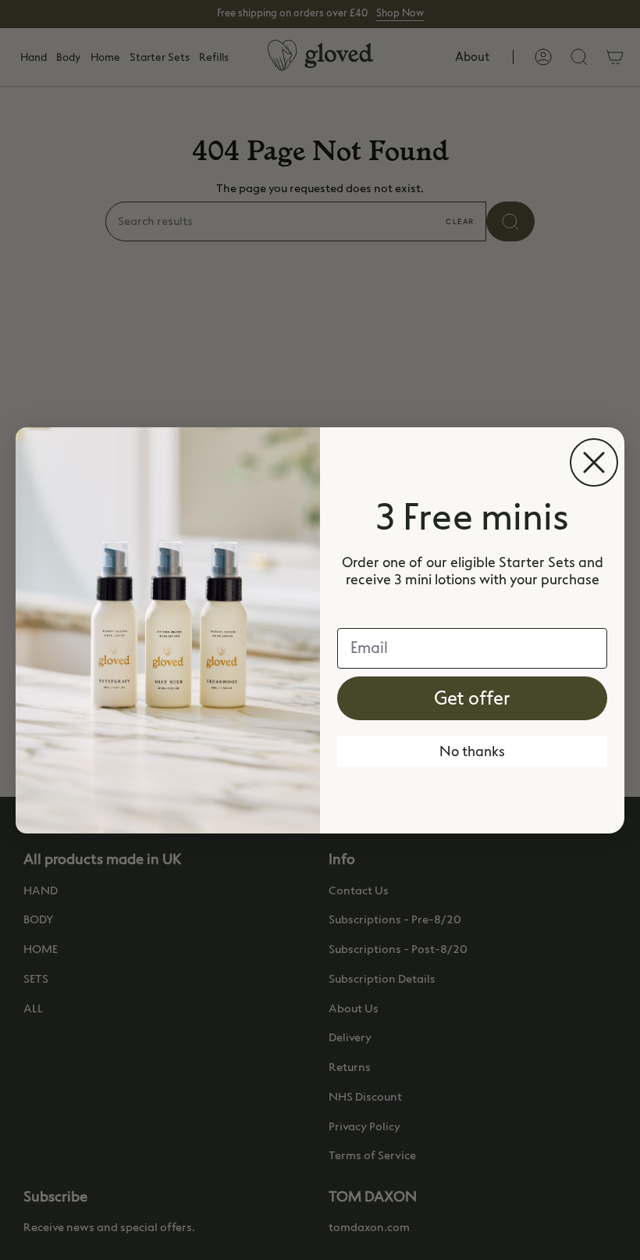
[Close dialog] (594, 462)
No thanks (472, 751)
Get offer (472, 698)
